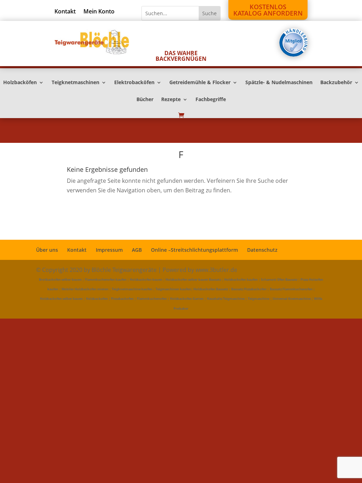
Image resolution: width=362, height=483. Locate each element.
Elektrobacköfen (134, 83)
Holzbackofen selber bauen (61, 298)
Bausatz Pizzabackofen (249, 289)
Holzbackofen (97, 298)
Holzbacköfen (20, 83)
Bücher (144, 100)
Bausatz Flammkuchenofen (291, 289)
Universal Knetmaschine (292, 298)
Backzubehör (336, 83)
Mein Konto (99, 12)
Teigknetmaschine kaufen (132, 289)
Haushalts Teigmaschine (226, 298)
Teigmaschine (258, 298)
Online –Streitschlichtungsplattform (194, 249)
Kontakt (65, 12)
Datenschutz (262, 249)
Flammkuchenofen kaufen (106, 279)
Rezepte (171, 100)
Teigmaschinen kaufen (173, 289)
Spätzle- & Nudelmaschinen (279, 83)
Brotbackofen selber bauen (60, 279)
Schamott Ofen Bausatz (279, 279)
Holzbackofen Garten (187, 298)
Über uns (47, 249)
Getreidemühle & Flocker (199, 83)
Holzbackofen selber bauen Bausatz (193, 279)
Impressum (109, 249)
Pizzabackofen (122, 298)
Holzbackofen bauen (146, 279)
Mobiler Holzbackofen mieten (85, 289)
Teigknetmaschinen (75, 83)
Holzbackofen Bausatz (210, 289)
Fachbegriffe (210, 100)
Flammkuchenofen (152, 298)
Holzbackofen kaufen (241, 279)
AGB (137, 249)
